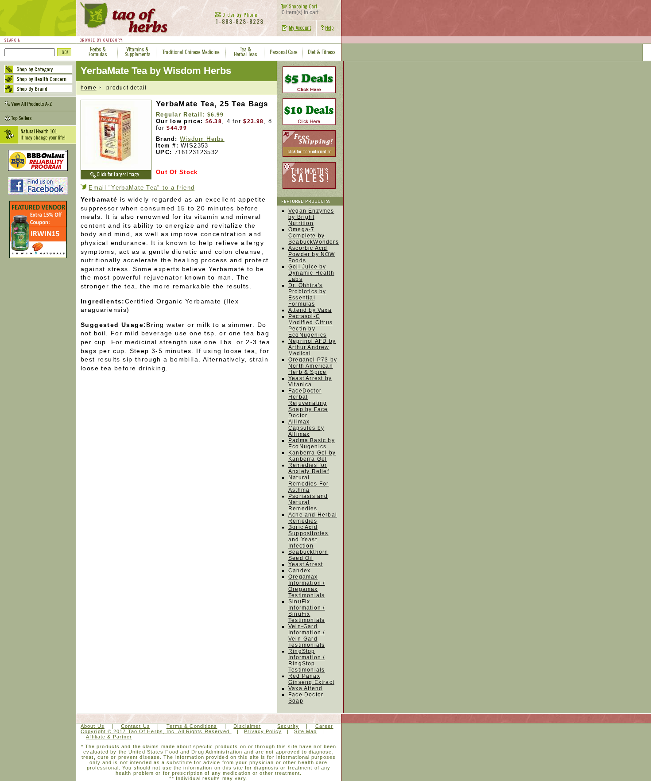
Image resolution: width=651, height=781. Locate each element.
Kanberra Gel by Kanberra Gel (312, 456)
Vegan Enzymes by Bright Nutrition (311, 217)
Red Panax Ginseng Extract (311, 679)
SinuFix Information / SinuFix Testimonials (306, 610)
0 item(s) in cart (300, 12)
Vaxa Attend (305, 688)
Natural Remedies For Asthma (308, 483)
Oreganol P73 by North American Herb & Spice (312, 366)
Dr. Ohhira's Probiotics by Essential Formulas (307, 294)
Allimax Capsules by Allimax (306, 428)
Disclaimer (247, 726)
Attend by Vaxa (310, 310)
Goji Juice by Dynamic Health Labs (311, 273)
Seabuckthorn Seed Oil (308, 555)
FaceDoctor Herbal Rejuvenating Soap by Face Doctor (308, 403)
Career (324, 726)
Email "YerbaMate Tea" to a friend (141, 187)
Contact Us (135, 726)
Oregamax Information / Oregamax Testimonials (306, 586)
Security (288, 726)
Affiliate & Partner (109, 736)
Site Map (305, 731)
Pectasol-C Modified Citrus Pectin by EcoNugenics (310, 325)
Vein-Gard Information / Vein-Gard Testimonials (306, 635)
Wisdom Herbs (202, 139)
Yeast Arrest (305, 564)
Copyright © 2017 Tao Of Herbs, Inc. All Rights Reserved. (156, 731)
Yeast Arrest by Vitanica (310, 381)
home (89, 88)
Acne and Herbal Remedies (312, 518)
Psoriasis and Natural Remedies (308, 502)
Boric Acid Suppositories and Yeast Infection (308, 536)
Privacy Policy (262, 731)
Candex (299, 570)
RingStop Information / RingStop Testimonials (306, 660)
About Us (93, 726)
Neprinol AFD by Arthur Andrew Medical (312, 347)
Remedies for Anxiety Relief (308, 468)
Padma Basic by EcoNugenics (311, 443)
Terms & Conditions (192, 726)
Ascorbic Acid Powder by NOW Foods (311, 254)
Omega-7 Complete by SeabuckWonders (313, 235)
